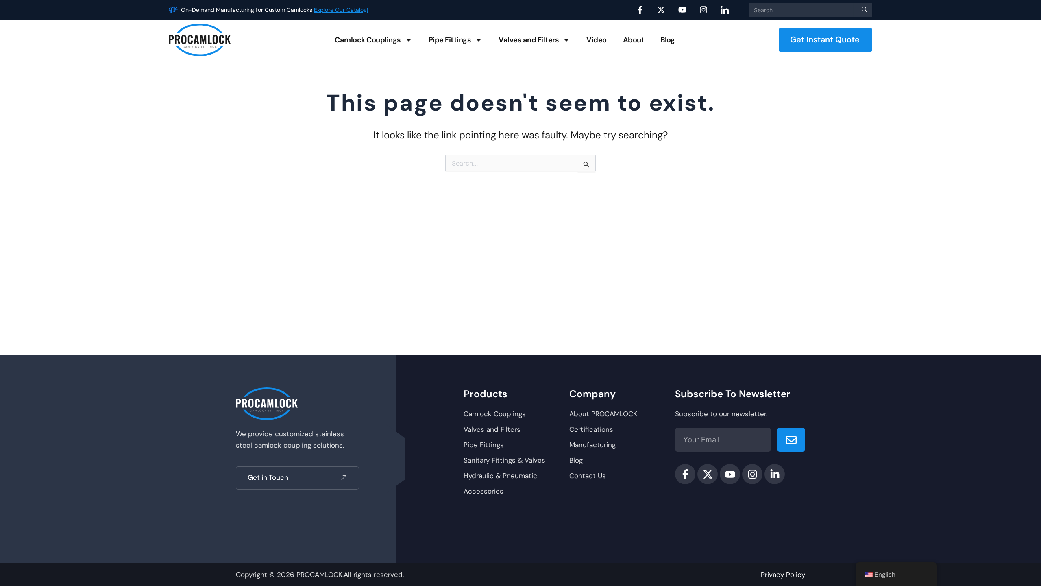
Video (596, 40)
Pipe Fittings (450, 40)
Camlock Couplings (368, 40)
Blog (667, 40)
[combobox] (801, 10)
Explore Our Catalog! (341, 9)
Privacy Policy (783, 574)
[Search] (863, 10)
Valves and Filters (529, 40)
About (634, 40)
